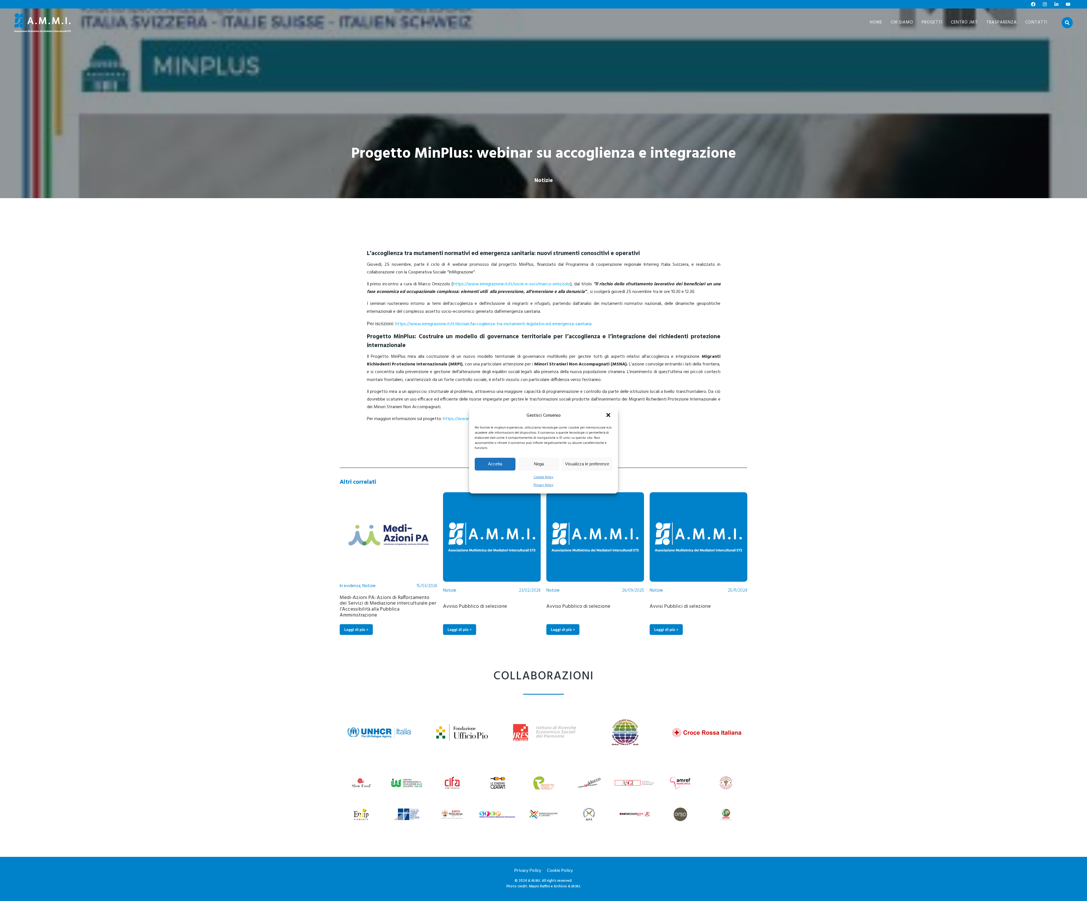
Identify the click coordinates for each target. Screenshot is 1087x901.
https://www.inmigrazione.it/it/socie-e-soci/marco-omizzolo (511, 284)
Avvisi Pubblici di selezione (601, 606)
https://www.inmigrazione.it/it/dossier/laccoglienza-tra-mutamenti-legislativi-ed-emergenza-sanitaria (493, 324)
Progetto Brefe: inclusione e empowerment (722, 606)
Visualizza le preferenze (587, 463)
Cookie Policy (543, 477)
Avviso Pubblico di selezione (396, 606)
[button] (608, 415)
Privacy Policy (543, 485)
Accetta (495, 463)
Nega (539, 463)
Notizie (543, 180)
